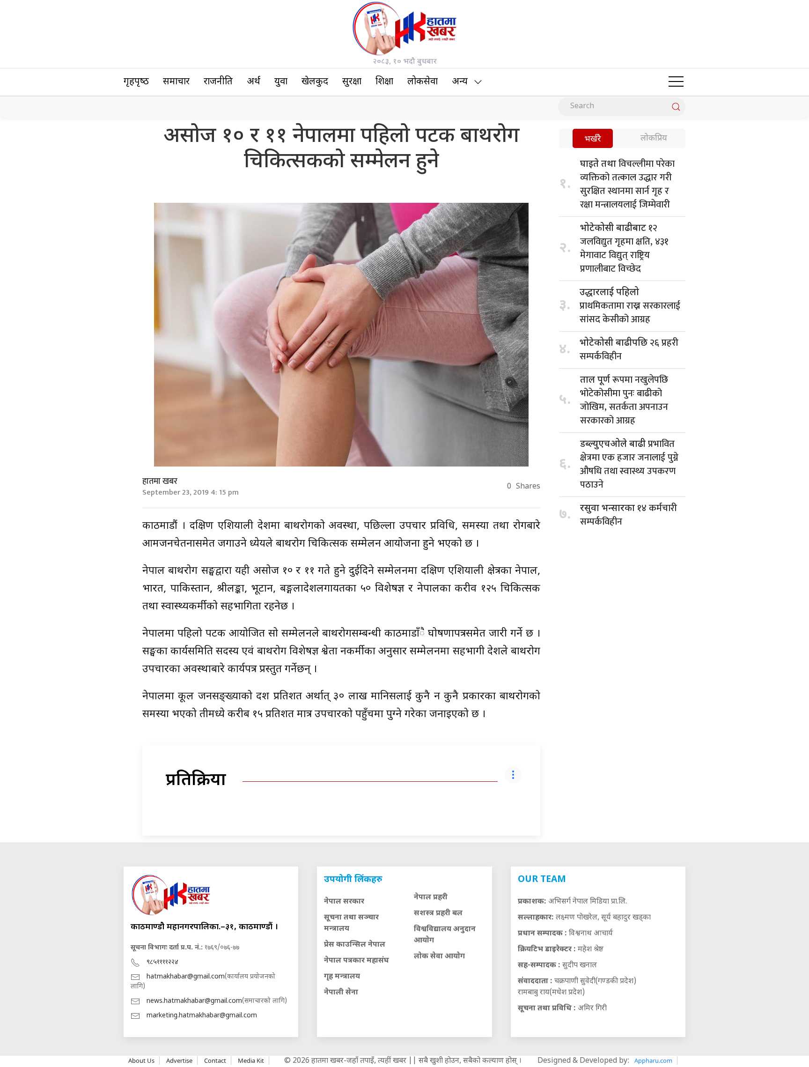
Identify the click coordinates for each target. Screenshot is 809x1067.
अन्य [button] (460, 82)
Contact (215, 1060)
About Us (141, 1060)
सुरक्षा (351, 82)
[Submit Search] (676, 106)
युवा (280, 82)
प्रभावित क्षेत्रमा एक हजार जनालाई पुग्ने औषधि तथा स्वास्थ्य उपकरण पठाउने (629, 464)
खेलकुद (315, 82)
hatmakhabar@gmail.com (186, 976)
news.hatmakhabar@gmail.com (194, 1001)
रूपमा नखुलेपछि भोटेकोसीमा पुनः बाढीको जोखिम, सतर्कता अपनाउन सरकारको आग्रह (624, 400)
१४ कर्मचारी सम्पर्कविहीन (628, 515)
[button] (676, 82)
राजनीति (218, 82)
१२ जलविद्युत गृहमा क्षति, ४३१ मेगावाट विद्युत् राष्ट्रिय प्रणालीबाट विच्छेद (624, 248)
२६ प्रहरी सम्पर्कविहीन (629, 349)
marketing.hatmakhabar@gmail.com (202, 1015)
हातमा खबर (159, 481)
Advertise (179, 1060)
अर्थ (253, 82)
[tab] (593, 139)
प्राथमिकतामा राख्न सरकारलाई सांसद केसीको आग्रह (630, 307)
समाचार (176, 82)
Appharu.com (653, 1060)
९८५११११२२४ (162, 962)
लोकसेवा (422, 82)
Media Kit (251, 1060)
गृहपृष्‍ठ (136, 82)
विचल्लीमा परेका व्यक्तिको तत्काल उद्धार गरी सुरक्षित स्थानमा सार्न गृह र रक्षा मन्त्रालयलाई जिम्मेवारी (627, 184)
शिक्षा (384, 82)
